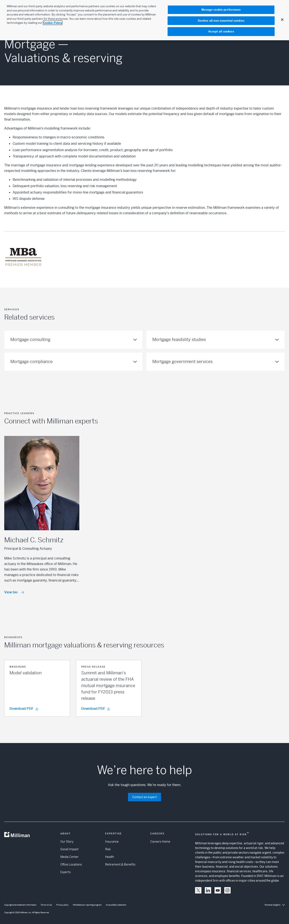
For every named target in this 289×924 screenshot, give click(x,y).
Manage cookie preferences (221, 9)
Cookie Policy (52, 23)
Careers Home (160, 841)
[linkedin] (208, 890)
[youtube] (218, 890)
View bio (11, 592)
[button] (37, 688)
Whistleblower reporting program (87, 905)
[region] (144, 20)
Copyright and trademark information (20, 905)
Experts (65, 872)
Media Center (69, 857)
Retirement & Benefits (120, 864)
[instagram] (227, 890)
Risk (108, 849)
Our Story (66, 841)
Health (109, 857)
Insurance (112, 841)
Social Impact (69, 849)
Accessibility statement (116, 905)
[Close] (282, 19)
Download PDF (21, 708)
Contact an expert (144, 797)
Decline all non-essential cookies (221, 20)
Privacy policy (62, 905)
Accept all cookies (221, 31)
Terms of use (46, 905)
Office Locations (71, 864)
